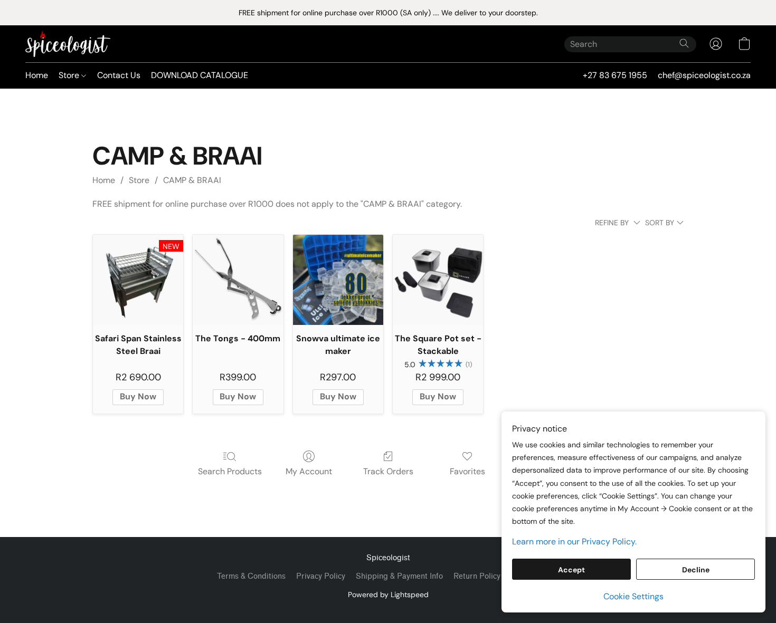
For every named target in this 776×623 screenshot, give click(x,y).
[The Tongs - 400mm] (238, 280)
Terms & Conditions (251, 576)
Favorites (467, 471)
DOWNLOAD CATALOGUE (199, 75)
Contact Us (118, 75)
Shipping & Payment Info (399, 576)
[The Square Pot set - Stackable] (438, 280)
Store (70, 75)
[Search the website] (684, 43)
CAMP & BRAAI (192, 180)
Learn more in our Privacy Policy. (574, 541)
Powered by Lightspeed (388, 594)
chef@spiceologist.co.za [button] (704, 75)
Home (36, 75)
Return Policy (476, 576)
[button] (67, 44)
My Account (309, 471)
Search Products (230, 471)
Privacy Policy (320, 576)
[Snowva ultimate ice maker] (338, 280)
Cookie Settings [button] (633, 596)
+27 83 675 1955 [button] (615, 75)
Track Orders (388, 471)
